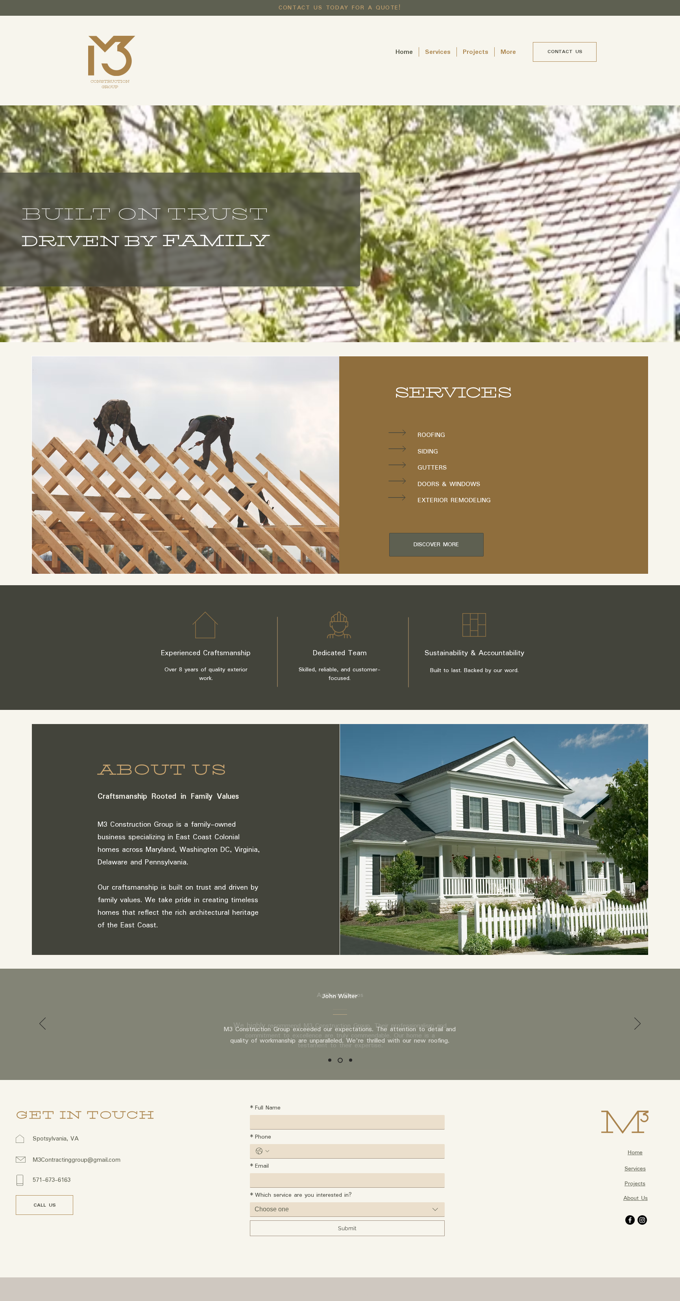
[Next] (637, 1024)
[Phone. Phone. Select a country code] (262, 1151)
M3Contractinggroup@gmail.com (76, 1160)
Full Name (265, 1108)
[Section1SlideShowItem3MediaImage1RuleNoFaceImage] (350, 1060)
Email (259, 1166)
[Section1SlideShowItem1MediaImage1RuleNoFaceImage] (329, 1060)
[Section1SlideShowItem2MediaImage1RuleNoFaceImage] (340, 1060)
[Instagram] (642, 1220)
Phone (260, 1137)
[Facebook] (630, 1220)
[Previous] (42, 1024)
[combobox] (347, 1209)
